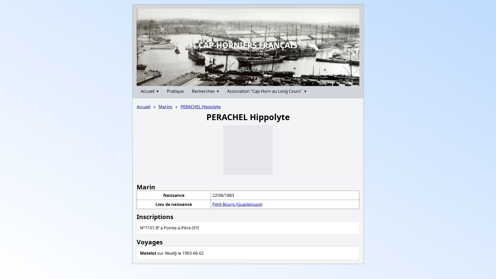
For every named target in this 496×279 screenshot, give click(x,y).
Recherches (205, 91)
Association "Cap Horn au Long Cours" (266, 91)
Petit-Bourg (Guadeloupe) (237, 204)
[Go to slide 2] (249, 82)
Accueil (150, 91)
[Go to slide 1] (246, 82)
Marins (165, 107)
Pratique (175, 91)
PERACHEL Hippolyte (201, 107)
